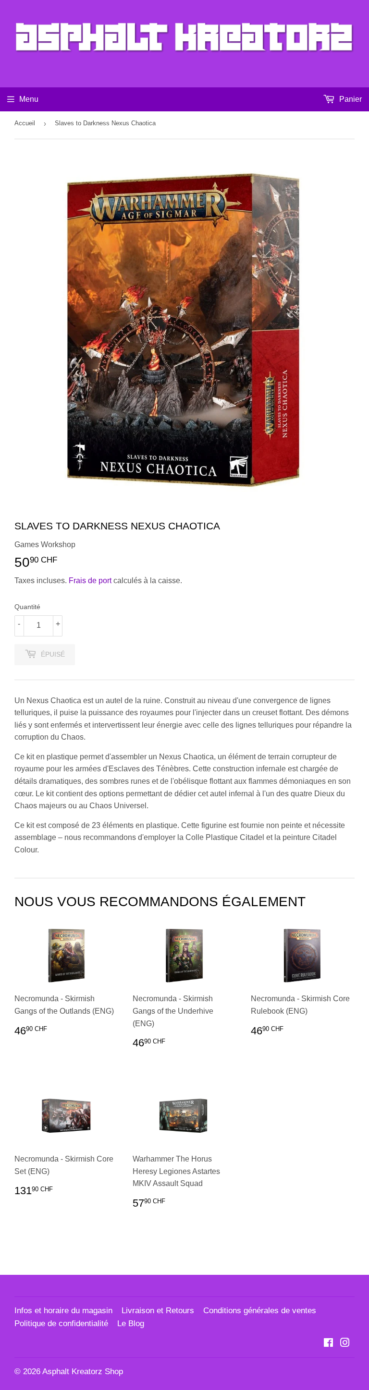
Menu (28, 99)
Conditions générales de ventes (259, 1310)
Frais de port (90, 580)
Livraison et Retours (158, 1310)
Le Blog (130, 1323)
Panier (349, 99)
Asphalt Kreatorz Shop (82, 1371)
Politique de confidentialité (61, 1323)
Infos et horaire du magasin (63, 1310)
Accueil (24, 123)
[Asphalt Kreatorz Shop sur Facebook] (328, 1344)
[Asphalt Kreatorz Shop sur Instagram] (345, 1344)
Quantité (27, 607)
